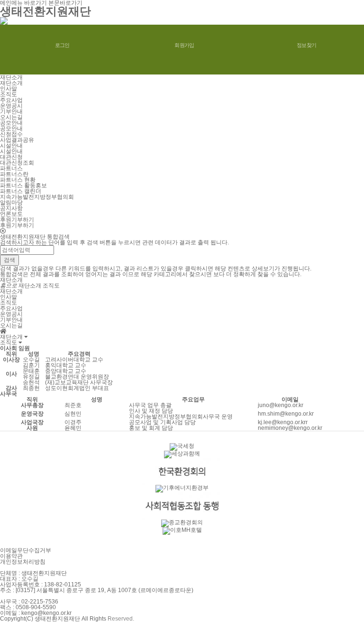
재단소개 (11, 83)
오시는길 (11, 117)
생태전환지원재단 (45, 11)
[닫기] (182, 231)
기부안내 (11, 111)
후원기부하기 (17, 225)
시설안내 (11, 151)
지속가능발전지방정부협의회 (37, 197)
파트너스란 (14, 174)
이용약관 (11, 556)
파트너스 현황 (18, 179)
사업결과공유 (17, 140)
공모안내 (11, 128)
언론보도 (11, 214)
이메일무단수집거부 (25, 550)
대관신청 (11, 157)
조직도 (8, 94)
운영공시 (11, 105)
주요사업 (11, 100)
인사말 (8, 88)
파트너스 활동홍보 (23, 185)
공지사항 (11, 208)
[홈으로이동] (3, 331)
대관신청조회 (17, 162)
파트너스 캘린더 (20, 191)
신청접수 (11, 134)
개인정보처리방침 (23, 561)
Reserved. (121, 618)
